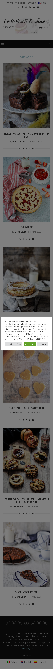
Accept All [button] (29, 344)
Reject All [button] (42, 344)
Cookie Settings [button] (13, 344)
